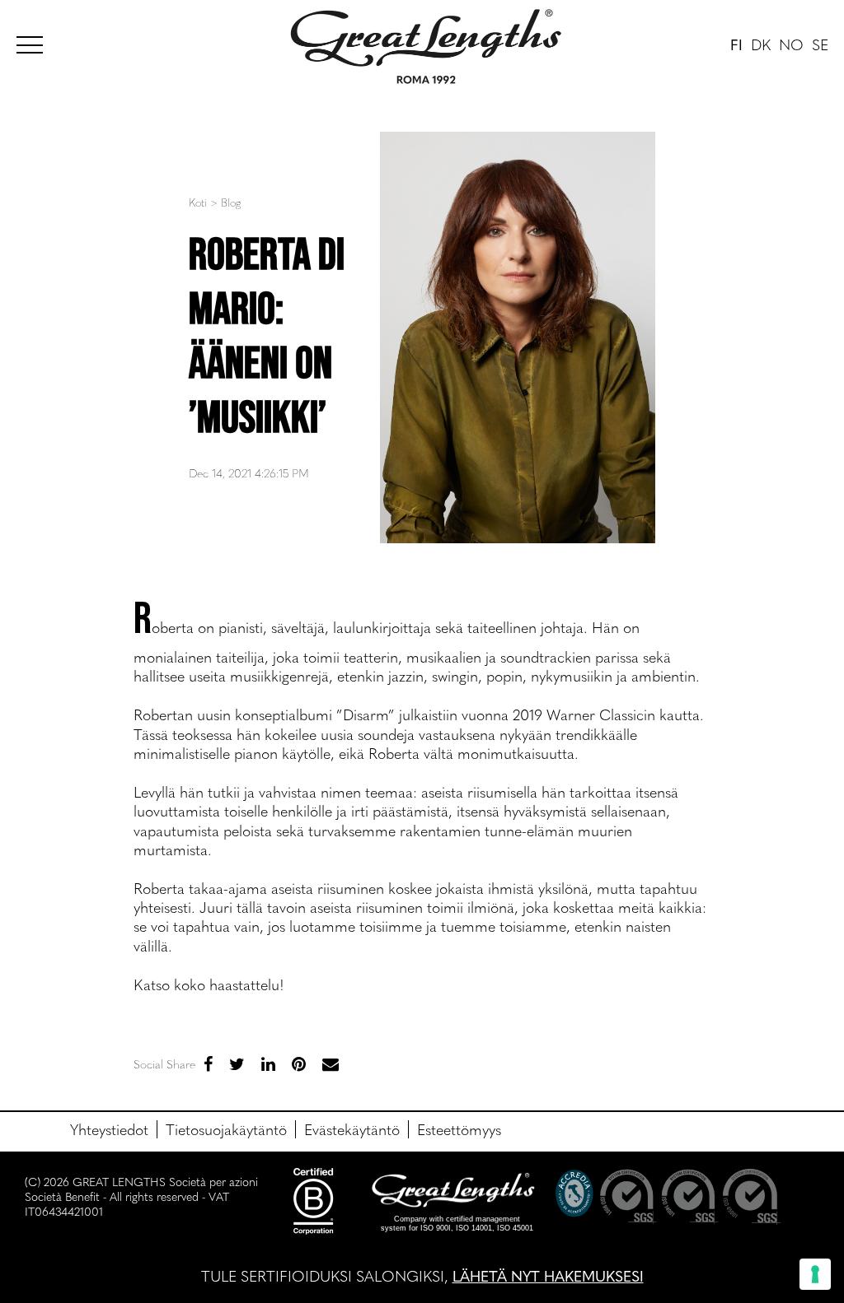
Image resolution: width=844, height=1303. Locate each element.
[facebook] (208, 1063)
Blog (231, 202)
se (820, 44)
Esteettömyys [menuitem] (459, 1129)
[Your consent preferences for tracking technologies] (815, 1274)
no (791, 44)
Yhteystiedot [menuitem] (109, 1129)
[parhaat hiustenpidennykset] (37, 43)
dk (761, 44)
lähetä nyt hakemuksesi (548, 1275)
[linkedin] (268, 1063)
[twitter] (237, 1063)
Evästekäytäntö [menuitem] (352, 1129)
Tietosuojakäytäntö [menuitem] (226, 1129)
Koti (198, 202)
